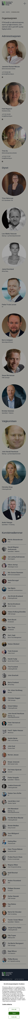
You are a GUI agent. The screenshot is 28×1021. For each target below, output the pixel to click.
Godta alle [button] (14, 1017)
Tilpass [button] (14, 1013)
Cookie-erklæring (7, 1004)
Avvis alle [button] (14, 1009)
